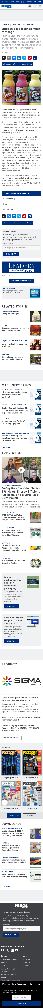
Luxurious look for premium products (14, 345)
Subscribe (14, 816)
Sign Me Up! (11, 254)
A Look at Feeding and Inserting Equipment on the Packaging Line (14, 437)
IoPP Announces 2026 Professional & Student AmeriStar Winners (12, 532)
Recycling (6, 558)
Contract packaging (10, 311)
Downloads (6, 843)
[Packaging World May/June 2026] (32, 762)
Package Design (8, 512)
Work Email (8, 244)
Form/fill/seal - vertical (12, 390)
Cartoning (6, 419)
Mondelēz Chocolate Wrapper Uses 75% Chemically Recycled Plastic (14, 547)
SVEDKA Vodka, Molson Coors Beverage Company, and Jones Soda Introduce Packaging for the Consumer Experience (15, 517)
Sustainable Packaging (11, 485)
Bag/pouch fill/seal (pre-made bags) (14, 340)
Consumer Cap (9, 199)
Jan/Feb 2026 (32, 809)
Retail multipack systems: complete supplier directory (14, 875)
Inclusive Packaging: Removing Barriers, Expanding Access (11, 847)
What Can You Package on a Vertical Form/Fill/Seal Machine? (14, 394)
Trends (5, 24)
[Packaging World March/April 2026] (11, 793)
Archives (29, 816)
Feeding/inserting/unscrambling (15, 433)
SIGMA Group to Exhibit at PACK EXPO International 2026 (20, 699)
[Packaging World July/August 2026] (11, 762)
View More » (7, 447)
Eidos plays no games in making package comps (13, 358)
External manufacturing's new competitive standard (14, 861)
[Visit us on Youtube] (16, 950)
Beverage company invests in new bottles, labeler (15, 329)
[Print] (4, 58)
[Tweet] (24, 58)
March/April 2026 (11, 809)
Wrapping (6, 543)
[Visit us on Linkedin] (12, 950)
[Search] (35, 6)
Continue (21, 1003)
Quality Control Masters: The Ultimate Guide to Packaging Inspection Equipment (15, 410)
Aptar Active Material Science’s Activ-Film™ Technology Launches (21, 718)
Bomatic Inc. (8, 209)
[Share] (14, 58)
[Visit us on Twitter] (7, 950)
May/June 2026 (32, 778)
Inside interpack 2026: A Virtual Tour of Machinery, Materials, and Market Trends (14, 833)
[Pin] (30, 58)
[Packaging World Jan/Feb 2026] (32, 793)
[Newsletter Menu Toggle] (30, 6)
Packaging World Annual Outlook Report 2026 (13, 292)
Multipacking (7, 872)
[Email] (9, 58)
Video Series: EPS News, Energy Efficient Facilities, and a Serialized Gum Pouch (21, 493)
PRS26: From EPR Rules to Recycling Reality (13, 562)
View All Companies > (22, 281)
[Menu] (40, 6)
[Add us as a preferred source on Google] (35, 58)
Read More (11, 606)
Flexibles (5, 354)
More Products (11, 738)
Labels (4, 326)
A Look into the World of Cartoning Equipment (13, 422)
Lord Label (7, 204)
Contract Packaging (23, 24)
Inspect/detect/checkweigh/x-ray (14, 405)
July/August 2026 (11, 778)
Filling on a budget (10, 313)
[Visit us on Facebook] (2, 950)
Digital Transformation (12, 828)
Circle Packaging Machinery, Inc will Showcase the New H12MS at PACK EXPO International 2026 (20, 727)
